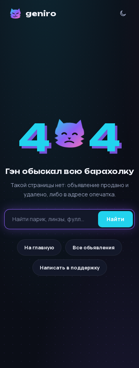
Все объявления (94, 247)
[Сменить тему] (123, 13)
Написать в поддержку (70, 267)
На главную (39, 247)
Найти (115, 219)
